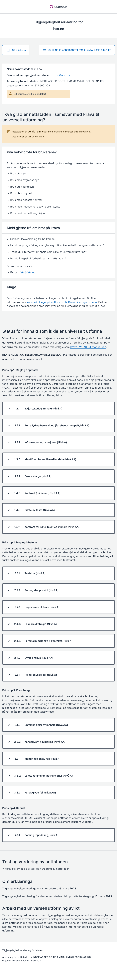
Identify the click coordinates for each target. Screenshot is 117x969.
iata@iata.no (27, 272)
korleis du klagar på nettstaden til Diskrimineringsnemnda (62, 302)
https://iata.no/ (61, 75)
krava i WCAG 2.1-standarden (88, 347)
